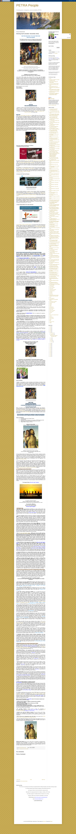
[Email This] (29, 747)
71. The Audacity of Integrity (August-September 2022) (53, 240)
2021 (50, 343)
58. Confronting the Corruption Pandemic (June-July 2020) (54, 213)
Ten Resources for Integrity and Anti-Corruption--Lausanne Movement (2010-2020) (54, 94)
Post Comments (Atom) (23, 781)
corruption (50, 291)
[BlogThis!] (30, 747)
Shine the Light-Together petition (24, 533)
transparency (51, 317)
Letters (50, 305)
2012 (50, 355)
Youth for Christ (51, 321)
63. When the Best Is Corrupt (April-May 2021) (53, 224)
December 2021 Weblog (26, 411)
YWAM (50, 322)
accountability (51, 286)
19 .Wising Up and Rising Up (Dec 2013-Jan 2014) (53, 143)
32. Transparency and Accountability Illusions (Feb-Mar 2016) (54, 160)
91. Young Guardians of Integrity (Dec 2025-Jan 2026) (54, 276)
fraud (50, 297)
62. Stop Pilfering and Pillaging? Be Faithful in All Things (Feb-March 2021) (54, 222)
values (50, 319)
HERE (40, 227)
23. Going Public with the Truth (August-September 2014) (54, 151)
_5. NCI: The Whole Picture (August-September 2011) (53, 117)
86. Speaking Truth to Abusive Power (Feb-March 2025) (53, 268)
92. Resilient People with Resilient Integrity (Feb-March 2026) (53, 278)
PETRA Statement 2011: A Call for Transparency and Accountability (54, 89)
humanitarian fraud (52, 302)
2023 (50, 330)
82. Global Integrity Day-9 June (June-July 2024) (54, 261)
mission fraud (51, 311)
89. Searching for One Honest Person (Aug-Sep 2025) (53, 272)
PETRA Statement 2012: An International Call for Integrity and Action (54, 87)
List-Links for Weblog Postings (54, 83)
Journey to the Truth (30, 192)
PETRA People (27, 5)
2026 (50, 326)
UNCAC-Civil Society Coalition (38, 160)
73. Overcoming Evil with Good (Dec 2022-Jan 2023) (54, 243)
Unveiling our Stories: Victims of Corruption (23, 171)
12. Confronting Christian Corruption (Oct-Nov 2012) (53, 130)
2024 (50, 329)
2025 (50, 328)
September (52, 334)
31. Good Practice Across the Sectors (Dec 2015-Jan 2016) (53, 158)
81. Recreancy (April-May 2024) (54, 259)
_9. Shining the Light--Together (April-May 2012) (54, 125)
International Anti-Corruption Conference (29, 194)
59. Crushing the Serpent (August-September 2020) (54, 215)
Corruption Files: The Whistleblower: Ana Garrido (25, 168)
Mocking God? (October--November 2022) (54, 336)
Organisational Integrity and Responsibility (53, 82)
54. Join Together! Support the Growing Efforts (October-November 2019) (53, 202)
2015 (50, 351)
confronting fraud (52, 290)
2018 (50, 347)
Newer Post (18, 779)
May (51, 339)
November (52, 333)
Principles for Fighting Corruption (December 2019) (54, 80)
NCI (50, 313)
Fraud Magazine (51, 298)
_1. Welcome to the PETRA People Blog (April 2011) (53, 109)
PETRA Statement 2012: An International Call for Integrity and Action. (30, 717)
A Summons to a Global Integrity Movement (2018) (54, 91)
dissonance (51, 294)
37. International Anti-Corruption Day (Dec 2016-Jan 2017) (54, 170)
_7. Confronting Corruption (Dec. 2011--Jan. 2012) (54, 121)
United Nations (51, 318)
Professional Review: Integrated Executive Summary (28, 467)
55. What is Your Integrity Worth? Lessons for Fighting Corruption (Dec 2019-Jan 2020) (54, 205)
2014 (50, 352)
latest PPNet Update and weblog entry (25, 115)
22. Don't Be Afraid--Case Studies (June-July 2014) (54, 149)
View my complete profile (52, 105)
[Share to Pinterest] (34, 747)
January (51, 341)
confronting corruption (52, 289)
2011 (50, 356)
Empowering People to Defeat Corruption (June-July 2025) (53, 295)
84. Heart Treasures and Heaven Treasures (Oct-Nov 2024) (54, 264)
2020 (50, 344)
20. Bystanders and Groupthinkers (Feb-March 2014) (54, 145)
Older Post (43, 779)
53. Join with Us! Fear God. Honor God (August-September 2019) (54, 200)
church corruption (52, 287)
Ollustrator (44, 821)
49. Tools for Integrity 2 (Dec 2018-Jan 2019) (53, 192)
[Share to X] (32, 747)
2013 (50, 353)
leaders (50, 304)
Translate (56, 53)
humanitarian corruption (53, 301)
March (51, 340)
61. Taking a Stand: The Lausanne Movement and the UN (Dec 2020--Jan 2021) (54, 219)
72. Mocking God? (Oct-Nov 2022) (23, 748)
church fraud (51, 288)
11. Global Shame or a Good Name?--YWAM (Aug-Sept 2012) (54, 128)
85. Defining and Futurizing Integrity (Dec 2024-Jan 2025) (53, 266)
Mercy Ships (51, 309)
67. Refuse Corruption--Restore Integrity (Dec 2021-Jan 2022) (54, 232)
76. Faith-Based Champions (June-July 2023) (53, 250)
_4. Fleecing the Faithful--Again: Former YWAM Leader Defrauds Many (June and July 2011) (54, 115)
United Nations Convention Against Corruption (26, 162)
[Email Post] (28, 747)
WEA (50, 320)
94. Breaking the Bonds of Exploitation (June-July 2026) (53, 283)
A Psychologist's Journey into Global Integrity (23, 224)
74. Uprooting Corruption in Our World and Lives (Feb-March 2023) (54, 246)
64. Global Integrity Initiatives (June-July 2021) (53, 226)
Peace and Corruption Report (53, 314)
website (17, 195)
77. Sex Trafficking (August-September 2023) (53, 252)
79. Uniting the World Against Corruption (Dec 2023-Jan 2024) (54, 256)
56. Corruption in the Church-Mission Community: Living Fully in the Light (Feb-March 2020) (54, 208)
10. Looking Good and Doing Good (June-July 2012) (53, 127)
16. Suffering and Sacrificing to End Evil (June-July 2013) (54, 138)
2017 (50, 348)
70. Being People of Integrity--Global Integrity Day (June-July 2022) (54, 238)
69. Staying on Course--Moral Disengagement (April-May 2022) (54, 236)
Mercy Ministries (51, 308)
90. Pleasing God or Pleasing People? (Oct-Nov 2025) (53, 274)
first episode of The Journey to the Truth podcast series (27, 197)
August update (27, 160)
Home (31, 779)
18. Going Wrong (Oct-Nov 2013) (54, 141)
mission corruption (52, 310)
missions (50, 312)
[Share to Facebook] (33, 747)
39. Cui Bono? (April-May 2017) (54, 173)
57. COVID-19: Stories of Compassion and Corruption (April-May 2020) (53, 211)
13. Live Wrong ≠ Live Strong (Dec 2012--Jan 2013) (53, 132)
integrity (50, 303)
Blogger (51, 821)
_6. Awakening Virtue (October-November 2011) (54, 119)
